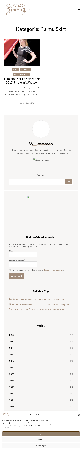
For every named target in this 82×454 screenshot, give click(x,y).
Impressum (48, 451)
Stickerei (32, 309)
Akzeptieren (41, 434)
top (43, 309)
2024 (11, 348)
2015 (11, 406)
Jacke (53, 299)
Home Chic (32, 299)
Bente (12, 299)
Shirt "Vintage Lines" (21, 74)
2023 (11, 354)
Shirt (67, 305)
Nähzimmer (26, 305)
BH (17, 299)
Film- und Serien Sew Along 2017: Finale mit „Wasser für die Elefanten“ (22, 82)
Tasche (39, 309)
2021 (11, 367)
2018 (11, 387)
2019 (11, 380)
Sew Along (60, 305)
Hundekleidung (43, 299)
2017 (11, 393)
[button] (79, 415)
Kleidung (15, 304)
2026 (11, 335)
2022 (11, 361)
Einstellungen (41, 446)
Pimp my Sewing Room (39, 305)
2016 (11, 400)
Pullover (51, 304)
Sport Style (24, 309)
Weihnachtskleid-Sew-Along (54, 309)
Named (15, 69)
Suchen (41, 175)
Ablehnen (41, 440)
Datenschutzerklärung (38, 451)
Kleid (62, 299)
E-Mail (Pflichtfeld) (17, 260)
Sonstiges (14, 308)
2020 (11, 374)
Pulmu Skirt (25, 69)
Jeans (58, 299)
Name (11, 251)
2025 (11, 341)
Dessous (23, 299)
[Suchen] (68, 181)
